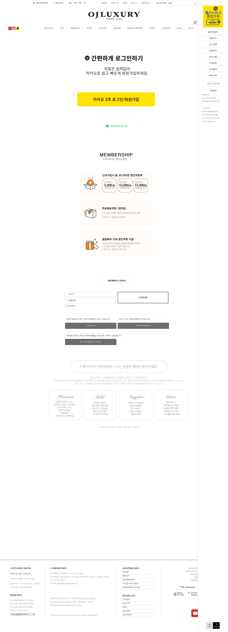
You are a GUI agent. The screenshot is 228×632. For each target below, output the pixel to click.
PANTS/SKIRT (135, 28)
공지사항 (213, 57)
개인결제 (213, 69)
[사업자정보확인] (88, 598)
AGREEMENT (129, 580)
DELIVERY (127, 615)
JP (85, 3)
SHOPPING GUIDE (131, 587)
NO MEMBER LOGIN (90, 342)
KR (70, 3)
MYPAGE (145, 3)
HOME (126, 572)
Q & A (134, 3)
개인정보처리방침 (131, 583)
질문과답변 (213, 32)
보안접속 (71, 306)
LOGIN (104, 3)
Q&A (125, 607)
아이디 (71, 294)
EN (80, 3)
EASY (153, 28)
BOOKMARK (42, 3)
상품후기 (213, 51)
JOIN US (115, 3)
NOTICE (126, 603)
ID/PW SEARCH (143, 326)
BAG (179, 28)
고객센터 (213, 63)
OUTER (102, 28)
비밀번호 (72, 300)
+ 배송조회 (58, 3)
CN (75, 3)
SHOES (166, 28)
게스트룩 (213, 44)
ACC (191, 28)
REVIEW (160, 3)
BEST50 (49, 28)
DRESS (117, 28)
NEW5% (213, 38)
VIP (62, 28)
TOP (89, 28)
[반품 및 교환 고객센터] (20, 573)
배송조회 (213, 75)
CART (125, 3)
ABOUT (126, 576)
